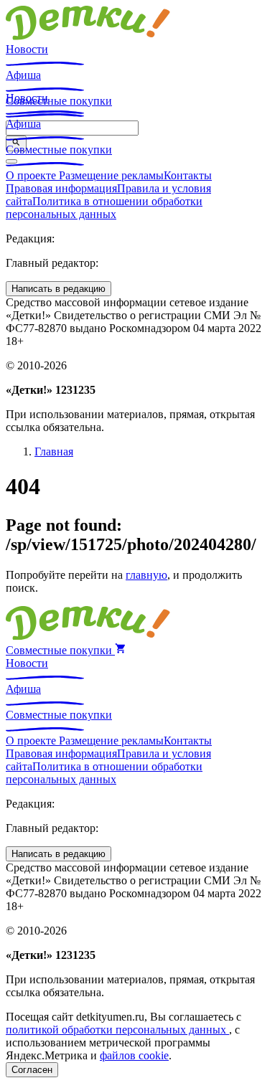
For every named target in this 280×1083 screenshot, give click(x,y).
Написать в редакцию (58, 288)
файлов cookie (134, 1055)
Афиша (23, 75)
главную (146, 575)
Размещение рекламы (111, 175)
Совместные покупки (59, 149)
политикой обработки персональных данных (117, 1029)
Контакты (188, 175)
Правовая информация (61, 188)
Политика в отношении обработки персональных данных (104, 207)
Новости (27, 49)
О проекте (32, 175)
